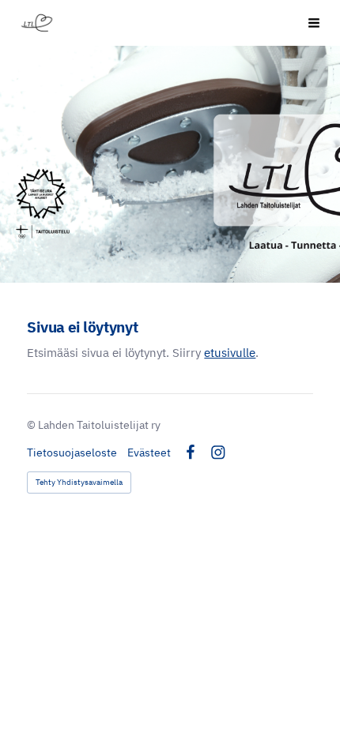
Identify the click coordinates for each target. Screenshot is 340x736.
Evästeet (149, 452)
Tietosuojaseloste (72, 452)
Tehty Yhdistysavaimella (79, 482)
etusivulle (229, 352)
